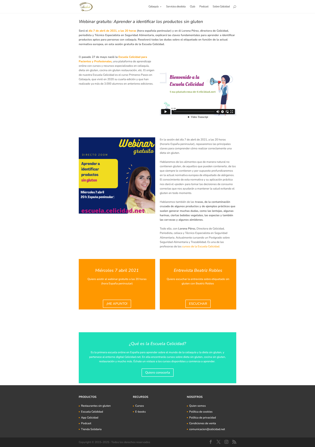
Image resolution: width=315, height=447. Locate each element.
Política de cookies (200, 412)
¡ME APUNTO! (116, 303)
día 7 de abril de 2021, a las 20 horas (112, 31)
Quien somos (197, 406)
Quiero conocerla (157, 372)
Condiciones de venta (202, 423)
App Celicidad (89, 417)
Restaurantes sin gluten (96, 406)
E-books (140, 412)
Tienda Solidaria (91, 429)
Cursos (139, 406)
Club (192, 6)
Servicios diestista (176, 6)
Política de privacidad (202, 417)
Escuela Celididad (92, 412)
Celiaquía (153, 6)
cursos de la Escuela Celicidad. (201, 246)
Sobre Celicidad (221, 6)
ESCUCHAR (198, 303)
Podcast (203, 6)
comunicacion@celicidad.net (207, 429)
